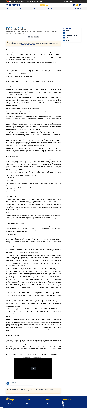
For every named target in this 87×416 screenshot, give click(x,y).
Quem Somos (8, 403)
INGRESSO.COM (17, 1)
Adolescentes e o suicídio (71, 35)
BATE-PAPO (73, 1)
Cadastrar (26, 401)
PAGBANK (27, 1)
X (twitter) (66, 408)
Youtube (66, 406)
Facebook (66, 401)
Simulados (46, 403)
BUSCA (67, 1)
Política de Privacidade (10, 406)
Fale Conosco (27, 403)
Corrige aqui (46, 405)
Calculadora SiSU (47, 406)
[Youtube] (7, 5)
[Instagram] (15, 5)
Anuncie (7, 405)
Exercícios (45, 401)
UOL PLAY (36, 1)
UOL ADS (40, 1)
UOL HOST (23, 1)
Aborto (67, 33)
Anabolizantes (69, 37)
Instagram (67, 403)
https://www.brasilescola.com (28, 44)
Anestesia (68, 30)
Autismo (68, 40)
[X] (13, 5)
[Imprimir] (29, 37)
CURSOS (31, 1)
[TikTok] (10, 5)
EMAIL (80, 1)
